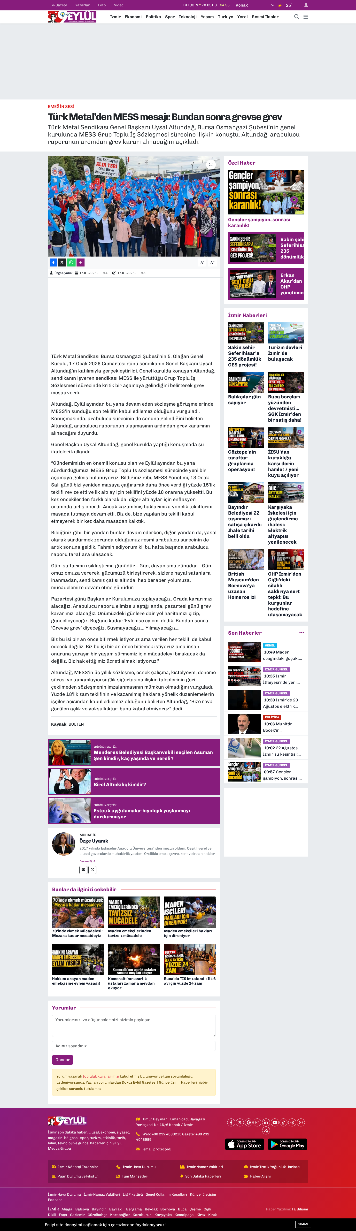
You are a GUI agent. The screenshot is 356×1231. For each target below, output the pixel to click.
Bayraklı (116, 1209)
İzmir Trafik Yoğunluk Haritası (275, 1167)
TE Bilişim (300, 1209)
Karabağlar (120, 1215)
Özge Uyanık (63, 273)
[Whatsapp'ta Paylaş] (71, 262)
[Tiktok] (283, 1122)
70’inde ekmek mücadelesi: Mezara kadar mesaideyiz (77, 933)
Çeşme (195, 1209)
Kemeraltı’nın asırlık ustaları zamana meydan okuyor (131, 983)
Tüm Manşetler (134, 1176)
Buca (182, 1209)
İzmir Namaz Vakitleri (205, 1167)
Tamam (303, 1224)
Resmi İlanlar (265, 16)
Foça (63, 1215)
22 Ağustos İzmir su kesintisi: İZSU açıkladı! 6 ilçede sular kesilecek (280, 751)
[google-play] (287, 1144)
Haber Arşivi (260, 1176)
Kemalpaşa (184, 1215)
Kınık (212, 1215)
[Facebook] (231, 1122)
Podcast (55, 1200)
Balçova (82, 1209)
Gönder (62, 1059)
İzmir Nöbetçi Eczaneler (78, 1167)
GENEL (270, 645)
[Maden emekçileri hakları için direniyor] (190, 911)
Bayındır (99, 1209)
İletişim (209, 1194)
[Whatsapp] (301, 1122)
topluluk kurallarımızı (101, 1076)
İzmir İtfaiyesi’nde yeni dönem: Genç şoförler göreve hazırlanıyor (280, 679)
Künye (195, 1194)
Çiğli (207, 1209)
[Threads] (292, 1122)
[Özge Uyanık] (63, 843)
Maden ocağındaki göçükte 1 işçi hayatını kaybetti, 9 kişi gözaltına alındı (282, 655)
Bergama (134, 1209)
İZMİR (53, 1209)
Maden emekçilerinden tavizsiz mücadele (129, 933)
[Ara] (297, 17)
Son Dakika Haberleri (203, 1176)
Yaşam (207, 16)
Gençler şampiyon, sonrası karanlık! (281, 775)
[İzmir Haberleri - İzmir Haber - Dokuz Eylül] (72, 16)
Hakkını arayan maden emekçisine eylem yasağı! (76, 981)
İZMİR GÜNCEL (276, 669)
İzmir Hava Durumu (139, 1167)
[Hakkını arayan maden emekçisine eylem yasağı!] (78, 959)
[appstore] (244, 1144)
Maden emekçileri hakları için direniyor (188, 933)
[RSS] (266, 1130)
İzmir (115, 16)
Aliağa (67, 1209)
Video (119, 5)
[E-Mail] (83, 870)
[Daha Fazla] (81, 262)
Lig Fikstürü (133, 1194)
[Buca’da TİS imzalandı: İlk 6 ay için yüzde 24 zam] (190, 959)
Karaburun (142, 1215)
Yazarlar (82, 5)
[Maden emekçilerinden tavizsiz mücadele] (134, 911)
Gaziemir (77, 1215)
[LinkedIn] (266, 1122)
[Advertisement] (178, 61)
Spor (170, 16)
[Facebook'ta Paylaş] (53, 262)
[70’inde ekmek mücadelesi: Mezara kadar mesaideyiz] (78, 911)
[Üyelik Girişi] (304, 5)
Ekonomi (133, 16)
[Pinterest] (249, 1122)
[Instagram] (257, 1122)
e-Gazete (59, 5)
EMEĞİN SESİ (61, 106)
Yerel (242, 16)
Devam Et (86, 861)
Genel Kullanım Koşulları (166, 1194)
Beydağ (151, 1209)
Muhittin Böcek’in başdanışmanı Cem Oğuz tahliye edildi (281, 727)
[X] (240, 1122)
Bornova (167, 1209)
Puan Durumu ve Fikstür (78, 1176)
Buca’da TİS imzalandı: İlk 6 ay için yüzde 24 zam (190, 981)
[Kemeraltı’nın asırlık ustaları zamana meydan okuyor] (134, 959)
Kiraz (201, 1215)
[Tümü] (301, 632)
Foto (102, 5)
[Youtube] (275, 1122)
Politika (153, 16)
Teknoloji (188, 16)
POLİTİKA (272, 717)
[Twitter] (92, 870)
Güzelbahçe (97, 1215)
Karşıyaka (163, 1215)
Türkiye (225, 16)
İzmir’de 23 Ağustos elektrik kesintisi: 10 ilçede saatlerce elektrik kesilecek (281, 703)
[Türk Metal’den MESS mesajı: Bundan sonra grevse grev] (134, 206)
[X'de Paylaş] (62, 262)
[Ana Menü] (305, 17)
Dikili (52, 1215)
